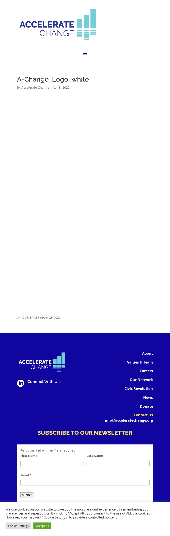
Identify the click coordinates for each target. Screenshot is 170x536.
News (148, 397)
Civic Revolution (138, 388)
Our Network (141, 379)
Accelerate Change (35, 87)
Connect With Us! (44, 381)
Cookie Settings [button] (18, 526)
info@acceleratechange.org (129, 420)
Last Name (95, 456)
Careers (146, 370)
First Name (28, 456)
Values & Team (140, 362)
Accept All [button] (42, 526)
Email (25, 475)
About (147, 353)
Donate (146, 406)
